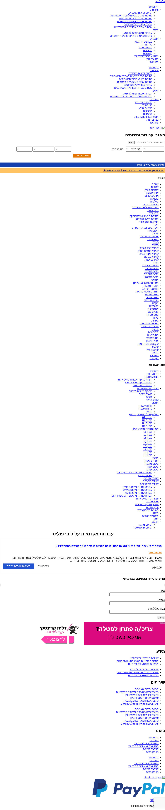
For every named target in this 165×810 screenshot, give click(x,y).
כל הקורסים (152, 752)
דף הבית (154, 6)
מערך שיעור (145, 394)
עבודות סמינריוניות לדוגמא (137, 33)
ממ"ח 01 (147, 417)
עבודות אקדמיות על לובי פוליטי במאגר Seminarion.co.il (133, 170)
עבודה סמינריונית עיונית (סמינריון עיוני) (131, 495)
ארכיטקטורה (152, 195)
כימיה (156, 242)
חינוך (156, 224)
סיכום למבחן (145, 475)
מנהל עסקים (152, 294)
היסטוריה (154, 213)
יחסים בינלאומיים (149, 236)
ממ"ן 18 (147, 452)
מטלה (155, 402)
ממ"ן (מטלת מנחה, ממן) (145, 429)
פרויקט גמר (152, 501)
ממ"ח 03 (147, 423)
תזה (156, 519)
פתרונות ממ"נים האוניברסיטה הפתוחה (131, 36)
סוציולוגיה (153, 312)
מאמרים (154, 38)
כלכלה (155, 245)
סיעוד (156, 317)
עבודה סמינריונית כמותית (138, 492)
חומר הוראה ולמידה (148, 388)
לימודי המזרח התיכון (148, 251)
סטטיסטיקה (152, 314)
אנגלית (155, 187)
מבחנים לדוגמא (143, 41)
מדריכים (147, 50)
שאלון (155, 513)
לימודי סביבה (151, 256)
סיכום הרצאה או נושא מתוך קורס (134, 472)
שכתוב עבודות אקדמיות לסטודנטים (133, 27)
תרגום (155, 521)
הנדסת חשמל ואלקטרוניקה (144, 216)
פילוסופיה (153, 332)
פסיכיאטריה (152, 338)
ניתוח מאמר (145, 408)
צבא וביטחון (152, 341)
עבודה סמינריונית (149, 484)
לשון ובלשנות (152, 259)
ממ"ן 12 (147, 434)
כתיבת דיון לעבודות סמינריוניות (135, 18)
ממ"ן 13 (147, 437)
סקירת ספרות (151, 478)
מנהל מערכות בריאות (147, 291)
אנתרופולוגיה (152, 190)
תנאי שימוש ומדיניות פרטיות (143, 746)
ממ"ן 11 (147, 431)
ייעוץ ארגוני (153, 239)
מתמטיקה (153, 309)
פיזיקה (155, 329)
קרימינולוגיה (152, 349)
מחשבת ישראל (150, 288)
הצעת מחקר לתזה (142, 385)
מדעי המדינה (152, 271)
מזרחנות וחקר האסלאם (146, 283)
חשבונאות (153, 230)
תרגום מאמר (145, 524)
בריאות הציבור (151, 204)
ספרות (155, 320)
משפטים (154, 306)
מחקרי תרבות (151, 285)
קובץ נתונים (152, 507)
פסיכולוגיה (153, 335)
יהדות (155, 233)
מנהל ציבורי (152, 297)
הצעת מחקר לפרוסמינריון (138, 382)
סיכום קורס (152, 469)
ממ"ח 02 (147, 420)
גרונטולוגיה (153, 210)
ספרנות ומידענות (149, 323)
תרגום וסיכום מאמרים (140, 12)
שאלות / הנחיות (150, 516)
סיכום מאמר (152, 463)
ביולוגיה (154, 201)
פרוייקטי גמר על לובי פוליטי (150, 164)
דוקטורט (154, 371)
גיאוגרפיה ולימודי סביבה (145, 207)
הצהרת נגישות (151, 749)
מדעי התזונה (152, 277)
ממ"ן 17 (147, 449)
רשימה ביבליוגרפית (148, 510)
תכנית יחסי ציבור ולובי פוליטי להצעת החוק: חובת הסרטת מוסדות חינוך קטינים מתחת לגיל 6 (109, 546)
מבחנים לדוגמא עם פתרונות (143, 664)
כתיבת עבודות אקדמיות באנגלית (134, 21)
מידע (156, 30)
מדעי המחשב (151, 274)
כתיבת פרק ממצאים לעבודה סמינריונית (131, 15)
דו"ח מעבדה (145, 405)
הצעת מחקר (152, 376)
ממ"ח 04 (147, 426)
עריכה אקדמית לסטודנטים (138, 24)
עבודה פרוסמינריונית (147, 498)
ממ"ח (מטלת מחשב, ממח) (144, 414)
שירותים (154, 9)
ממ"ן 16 (147, 446)
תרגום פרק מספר (142, 527)
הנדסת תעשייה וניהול (147, 219)
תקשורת (154, 358)
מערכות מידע (151, 300)
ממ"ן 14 (147, 440)
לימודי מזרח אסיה (149, 253)
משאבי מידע (145, 47)
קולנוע (155, 346)
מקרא (155, 303)
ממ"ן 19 (147, 455)
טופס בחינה (152, 400)
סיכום (149, 397)
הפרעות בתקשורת (149, 222)
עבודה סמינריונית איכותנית (137, 487)
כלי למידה (146, 44)
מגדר (156, 262)
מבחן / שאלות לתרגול (140, 391)
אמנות (155, 184)
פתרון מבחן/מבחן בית (147, 504)
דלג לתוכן (160, 1)
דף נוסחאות (152, 373)
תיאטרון (154, 355)
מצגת (155, 458)
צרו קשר (154, 62)
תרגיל (149, 411)
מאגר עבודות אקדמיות (146, 56)
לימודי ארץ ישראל (149, 248)
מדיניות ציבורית (150, 265)
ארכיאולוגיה (152, 193)
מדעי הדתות (152, 268)
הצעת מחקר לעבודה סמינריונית (135, 379)
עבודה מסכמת (151, 481)
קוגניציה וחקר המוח (148, 343)
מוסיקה (155, 280)
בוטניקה (154, 198)
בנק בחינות (152, 59)
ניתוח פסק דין (151, 460)
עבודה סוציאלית (150, 326)
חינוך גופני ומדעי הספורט (145, 227)
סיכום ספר (153, 466)
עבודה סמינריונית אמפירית (137, 490)
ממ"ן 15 (147, 443)
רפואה (155, 352)
